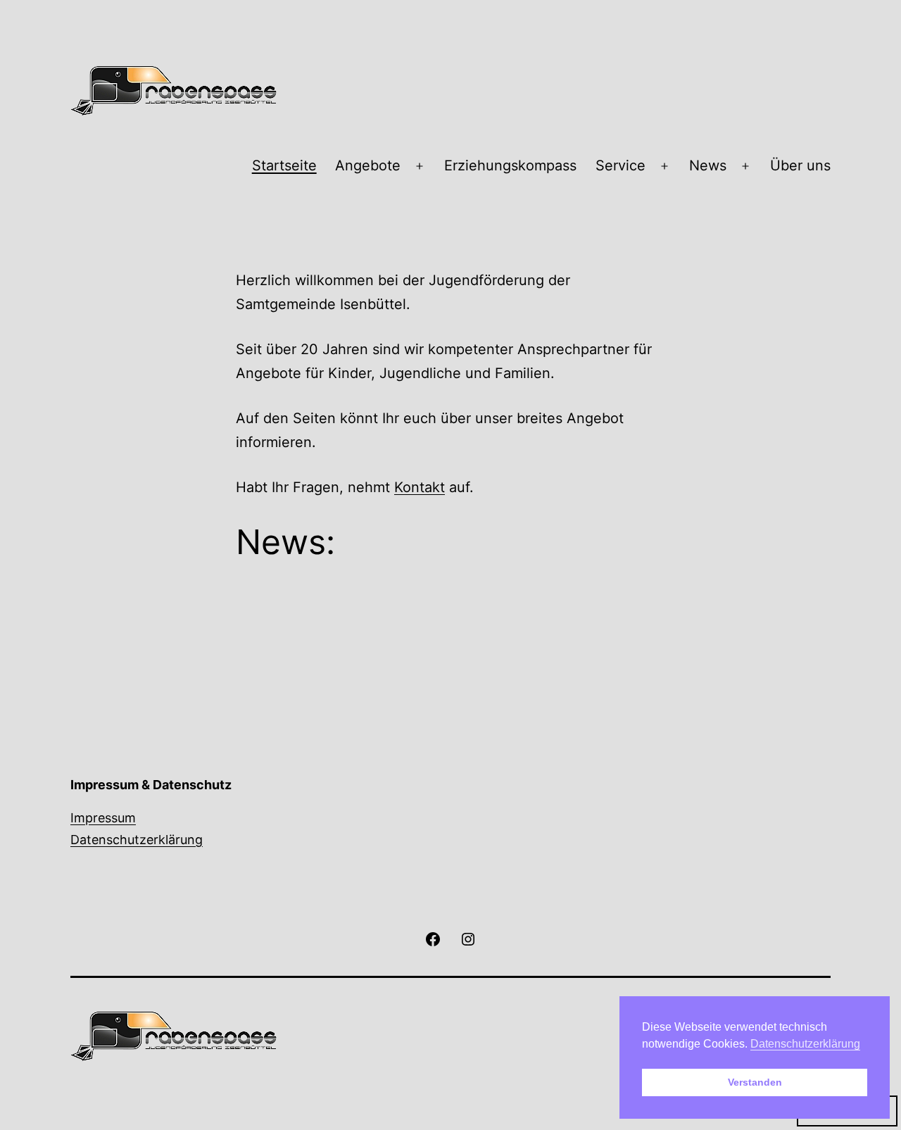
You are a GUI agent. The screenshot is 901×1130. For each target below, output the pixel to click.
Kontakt (419, 487)
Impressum (103, 817)
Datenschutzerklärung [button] (805, 1044)
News (707, 165)
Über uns (800, 165)
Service (620, 165)
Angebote (368, 165)
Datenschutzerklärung (136, 839)
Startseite (284, 165)
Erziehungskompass (510, 165)
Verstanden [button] (755, 1082)
